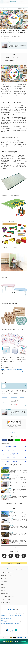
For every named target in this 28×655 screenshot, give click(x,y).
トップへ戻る (13, 432)
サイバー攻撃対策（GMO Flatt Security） (7, 623)
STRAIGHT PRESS (7, 38)
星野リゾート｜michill (22, 543)
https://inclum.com (19, 366)
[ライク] (26, 1)
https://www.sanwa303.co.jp (16, 371)
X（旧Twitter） (14, 397)
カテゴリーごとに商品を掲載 (10, 62)
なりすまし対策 (17, 623)
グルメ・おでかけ (15, 8)
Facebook (22, 397)
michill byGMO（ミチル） (5, 8)
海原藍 (26, 493)
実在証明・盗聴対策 (4, 620)
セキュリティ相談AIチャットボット (6, 618)
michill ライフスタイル (23, 479)
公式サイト (4, 397)
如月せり (25, 536)
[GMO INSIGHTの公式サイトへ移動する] (14, 608)
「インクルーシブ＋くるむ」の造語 (11, 57)
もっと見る (14, 547)
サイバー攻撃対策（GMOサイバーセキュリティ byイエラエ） (10, 621)
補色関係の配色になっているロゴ (10, 60)
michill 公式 (24, 472)
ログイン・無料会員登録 (14, 563)
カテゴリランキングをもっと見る (14, 503)
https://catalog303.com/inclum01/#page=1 (11, 369)
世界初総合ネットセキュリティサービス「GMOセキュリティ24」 (11, 615)
